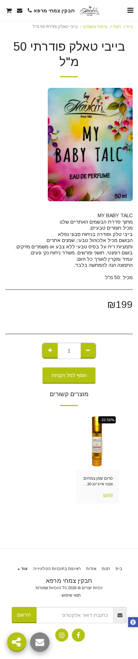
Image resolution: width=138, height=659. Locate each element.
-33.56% (107, 420)
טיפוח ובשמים (95, 26)
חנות (117, 26)
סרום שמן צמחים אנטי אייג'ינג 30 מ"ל (98, 482)
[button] (130, 10)
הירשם (24, 615)
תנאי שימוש (71, 595)
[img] (97, 441)
